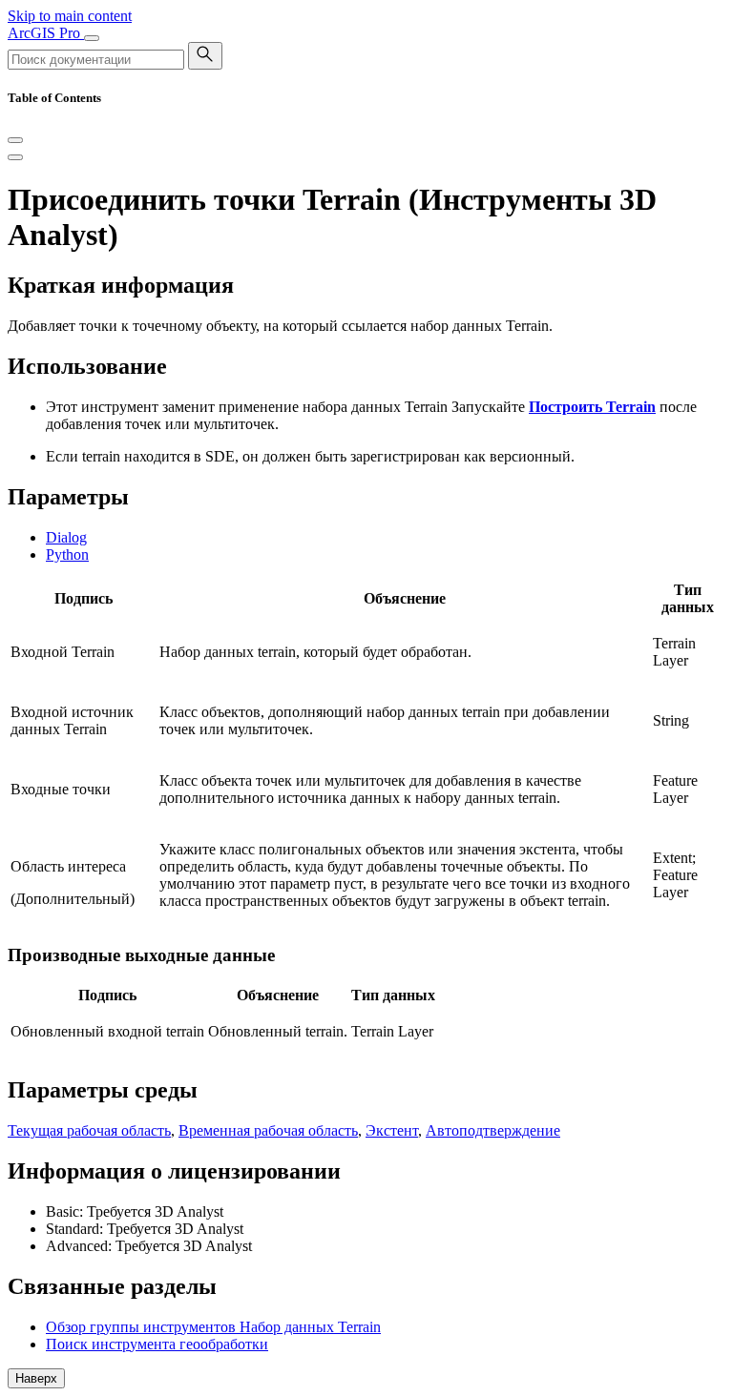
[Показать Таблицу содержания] (15, 157)
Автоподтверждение (493, 1130)
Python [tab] (67, 554)
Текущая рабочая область (89, 1130)
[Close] (15, 140)
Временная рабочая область (268, 1130)
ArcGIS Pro (46, 33)
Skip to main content (70, 16)
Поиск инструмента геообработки (157, 1344)
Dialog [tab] (66, 537)
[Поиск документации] (205, 56)
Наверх (36, 1378)
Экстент (392, 1130)
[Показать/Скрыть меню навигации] (91, 38)
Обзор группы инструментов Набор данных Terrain (213, 1327)
